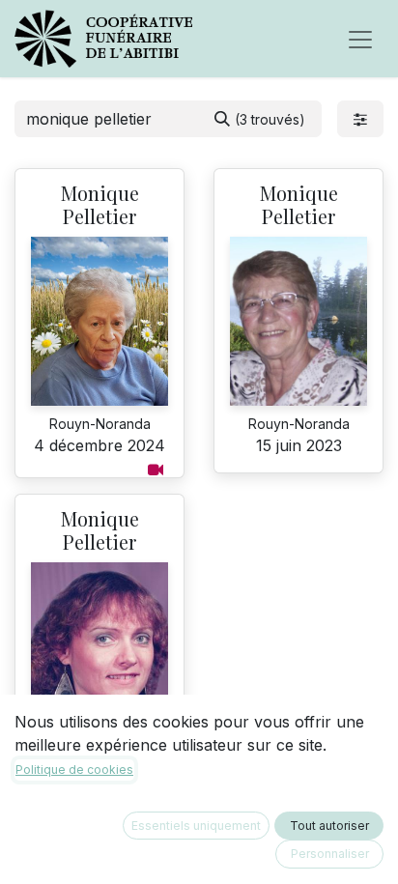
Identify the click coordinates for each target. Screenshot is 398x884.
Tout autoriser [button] (329, 825)
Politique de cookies (74, 769)
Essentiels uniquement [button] (196, 825)
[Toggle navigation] (360, 38)
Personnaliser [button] (330, 853)
